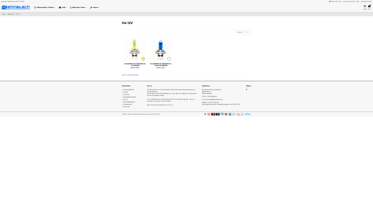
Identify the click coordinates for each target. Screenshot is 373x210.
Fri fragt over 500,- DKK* (352, 1)
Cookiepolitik (127, 104)
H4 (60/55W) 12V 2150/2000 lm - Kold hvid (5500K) (160, 64)
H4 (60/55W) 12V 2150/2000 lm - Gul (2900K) (135, 64)
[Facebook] (246, 90)
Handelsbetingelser (129, 97)
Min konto (126, 107)
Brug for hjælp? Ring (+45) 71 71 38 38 (13, 1)
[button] (45, 7)
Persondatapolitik (129, 102)
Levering (126, 94)
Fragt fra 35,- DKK (335, 1)
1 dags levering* (367, 1)
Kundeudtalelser (128, 90)
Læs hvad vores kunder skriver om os (159, 105)
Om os (125, 99)
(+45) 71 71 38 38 (213, 102)
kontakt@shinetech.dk (214, 99)
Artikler (125, 92)
